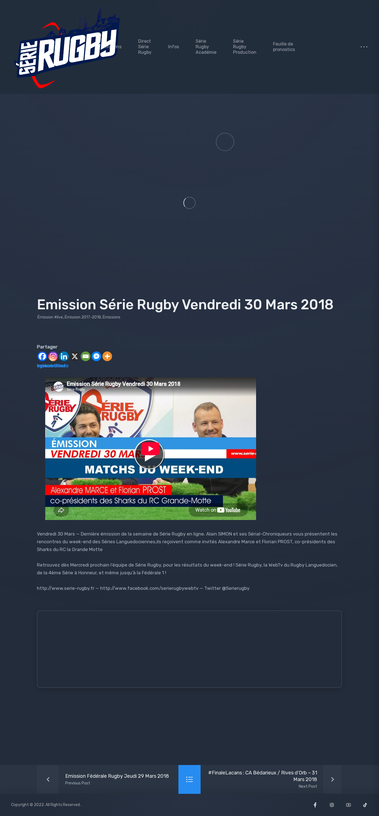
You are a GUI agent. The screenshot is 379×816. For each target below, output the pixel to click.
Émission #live (50, 317)
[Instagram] (53, 356)
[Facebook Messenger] (96, 356)
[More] (107, 356)
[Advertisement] (194, 651)
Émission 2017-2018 (83, 317)
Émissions (111, 317)
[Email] (85, 356)
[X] (75, 356)
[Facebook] (42, 356)
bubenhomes (51, 365)
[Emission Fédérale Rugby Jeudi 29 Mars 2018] (104, 779)
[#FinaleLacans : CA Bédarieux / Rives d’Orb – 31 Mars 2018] (271, 779)
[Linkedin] (64, 356)
